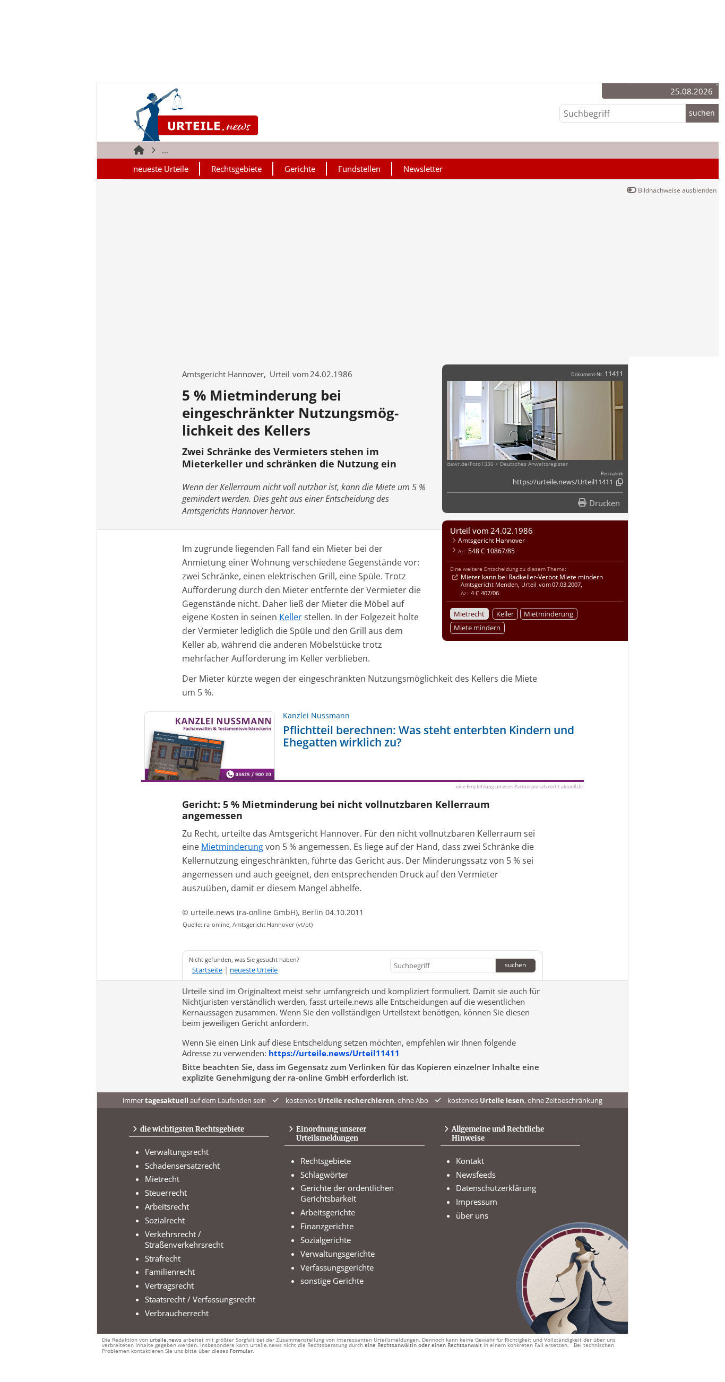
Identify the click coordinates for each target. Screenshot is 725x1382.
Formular (241, 1351)
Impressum (476, 1201)
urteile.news (166, 1339)
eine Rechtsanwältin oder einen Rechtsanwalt (423, 1345)
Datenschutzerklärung (496, 1188)
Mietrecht (469, 614)
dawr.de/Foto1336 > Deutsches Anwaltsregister (507, 463)
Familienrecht (170, 1271)
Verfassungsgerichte (337, 1267)
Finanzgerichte (326, 1226)
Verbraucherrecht (177, 1313)
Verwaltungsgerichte (337, 1253)
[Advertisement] (408, 277)
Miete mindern (477, 627)
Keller (505, 614)
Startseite (207, 970)
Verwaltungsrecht (177, 1151)
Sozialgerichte (325, 1240)
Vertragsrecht (169, 1285)
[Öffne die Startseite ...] (232, 114)
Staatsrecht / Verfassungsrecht (200, 1299)
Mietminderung (548, 614)
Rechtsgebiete (236, 168)
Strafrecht (162, 1258)
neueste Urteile (160, 168)
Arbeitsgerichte (327, 1212)
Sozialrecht (165, 1220)
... (165, 150)
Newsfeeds (476, 1174)
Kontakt (470, 1160)
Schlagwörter (324, 1174)
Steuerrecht (166, 1192)
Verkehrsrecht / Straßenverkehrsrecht (184, 1239)
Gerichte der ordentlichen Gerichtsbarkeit (347, 1193)
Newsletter (423, 168)
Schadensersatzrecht (182, 1165)
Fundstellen (359, 168)
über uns (472, 1215)
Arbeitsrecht (167, 1206)
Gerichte (299, 168)
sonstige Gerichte (332, 1280)
